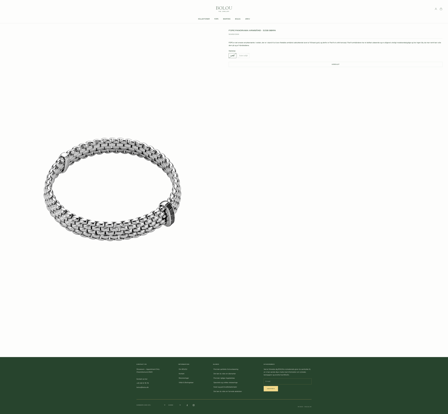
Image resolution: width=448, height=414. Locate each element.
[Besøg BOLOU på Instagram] (193, 405)
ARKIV (247, 19)
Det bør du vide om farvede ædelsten (228, 391)
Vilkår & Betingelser (186, 382)
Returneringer (184, 378)
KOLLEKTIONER (204, 19)
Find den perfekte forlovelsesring (226, 369)
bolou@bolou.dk (142, 387)
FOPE (216, 19)
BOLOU (238, 19)
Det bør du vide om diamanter (225, 374)
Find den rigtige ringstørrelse (224, 378)
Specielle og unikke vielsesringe (226, 382)
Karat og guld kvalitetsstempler (225, 387)
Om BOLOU (183, 369)
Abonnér (271, 388)
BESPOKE (226, 19)
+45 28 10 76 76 (142, 383)
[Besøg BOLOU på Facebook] (187, 405)
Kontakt (181, 374)
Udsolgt (336, 64)
